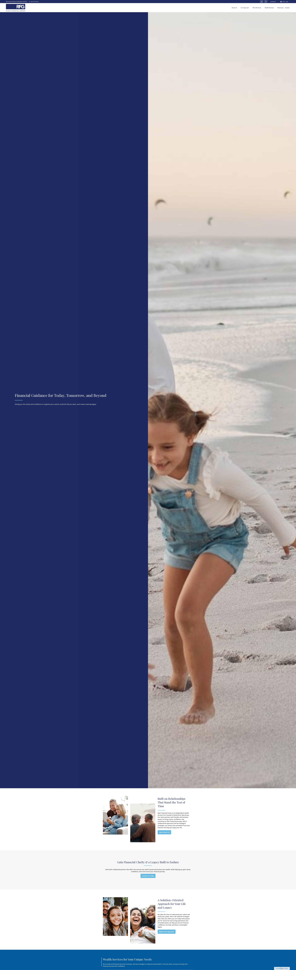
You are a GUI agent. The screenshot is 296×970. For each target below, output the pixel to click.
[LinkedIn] (261, 1)
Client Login (285, 1)
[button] (234, 7)
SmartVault (273, 1)
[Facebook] (266, 1)
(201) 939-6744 (34, 1)
